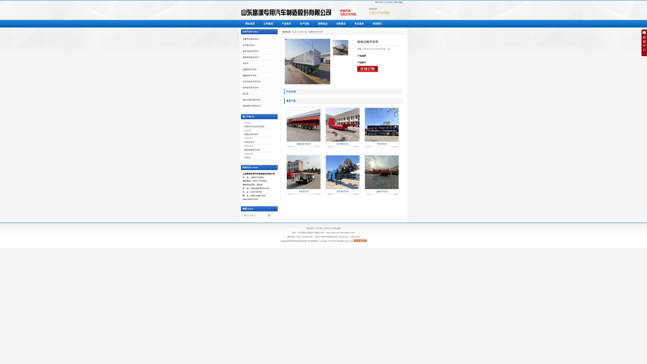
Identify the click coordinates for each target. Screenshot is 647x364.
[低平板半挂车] (343, 141)
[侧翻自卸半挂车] (303, 141)
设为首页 (389, 2)
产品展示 (286, 23)
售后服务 (359, 23)
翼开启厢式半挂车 (251, 51)
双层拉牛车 (249, 142)
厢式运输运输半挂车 (252, 100)
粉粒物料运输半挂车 (252, 106)
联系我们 (377, 23)
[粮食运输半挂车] (307, 61)
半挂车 (246, 63)
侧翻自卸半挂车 (250, 75)
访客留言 (341, 23)
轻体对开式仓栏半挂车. (254, 126)
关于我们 (319, 228)
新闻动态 (323, 23)
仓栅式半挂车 (382, 191)
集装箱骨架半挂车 (251, 57)
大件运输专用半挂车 (252, 81)
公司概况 (268, 23)
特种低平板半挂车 (251, 87)
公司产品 (303, 32)
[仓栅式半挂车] (382, 189)
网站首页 (379, 2)
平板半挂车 (382, 144)
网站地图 (398, 2)
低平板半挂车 (249, 45)
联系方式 (328, 228)
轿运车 (246, 94)
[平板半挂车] (382, 141)
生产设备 (304, 23)
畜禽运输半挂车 (251, 134)
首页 (294, 32)
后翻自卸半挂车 (250, 69)
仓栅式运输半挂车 (251, 39)
